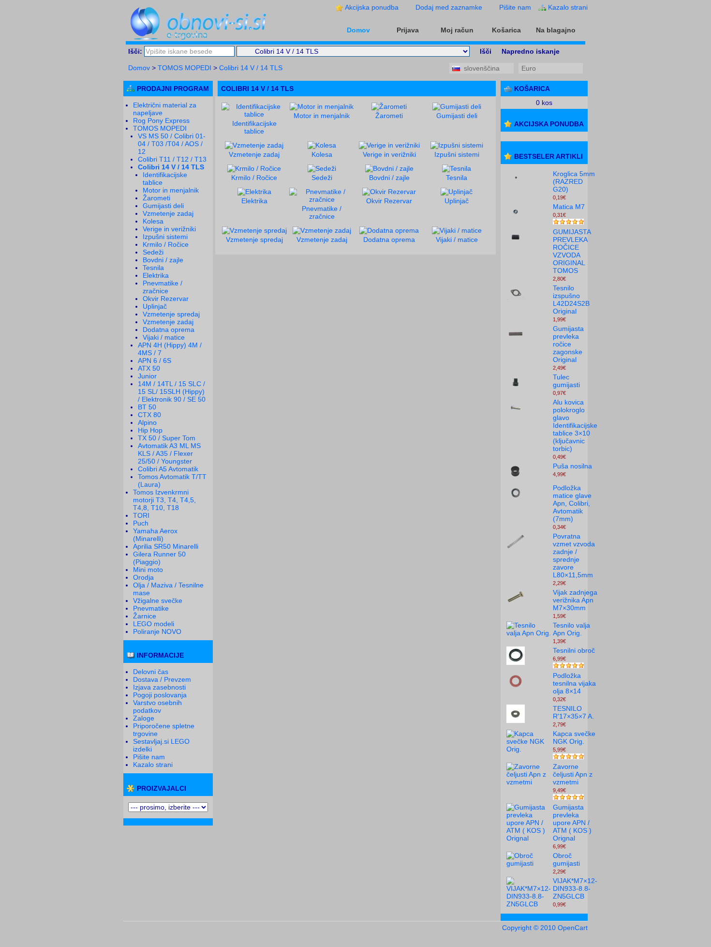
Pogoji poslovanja (160, 695)
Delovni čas (150, 672)
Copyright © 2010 (530, 928)
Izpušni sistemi (165, 237)
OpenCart (573, 928)
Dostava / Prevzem (162, 679)
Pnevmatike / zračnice (162, 287)
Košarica (506, 30)
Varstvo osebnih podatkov (157, 706)
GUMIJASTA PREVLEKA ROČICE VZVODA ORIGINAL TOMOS (572, 251)
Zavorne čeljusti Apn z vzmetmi (572, 774)
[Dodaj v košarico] (574, 197)
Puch (140, 523)
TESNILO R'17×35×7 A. (573, 712)
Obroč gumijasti (566, 859)
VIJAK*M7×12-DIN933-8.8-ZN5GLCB (575, 888)
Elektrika (156, 275)
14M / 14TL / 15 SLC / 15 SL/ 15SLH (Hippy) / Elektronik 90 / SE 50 (172, 391)
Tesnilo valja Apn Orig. (571, 629)
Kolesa (153, 221)
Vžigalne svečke (157, 600)
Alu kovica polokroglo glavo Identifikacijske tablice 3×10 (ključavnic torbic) (575, 425)
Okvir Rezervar (166, 298)
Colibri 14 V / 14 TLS (250, 68)
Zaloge (143, 718)
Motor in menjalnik (171, 190)
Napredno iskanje (531, 51)
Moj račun (457, 30)
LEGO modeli (153, 624)
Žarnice (144, 616)
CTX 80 (149, 415)
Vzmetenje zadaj (168, 213)
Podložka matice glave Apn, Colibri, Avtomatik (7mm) (572, 503)
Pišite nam (515, 7)
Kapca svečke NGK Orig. (574, 737)
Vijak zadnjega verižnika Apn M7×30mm (575, 600)
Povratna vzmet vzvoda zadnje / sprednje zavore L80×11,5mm (574, 555)
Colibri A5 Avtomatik (168, 469)
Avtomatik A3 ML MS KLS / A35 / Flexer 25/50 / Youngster (169, 453)
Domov (358, 30)
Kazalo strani (568, 7)
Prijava (408, 30)
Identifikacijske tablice (254, 127)
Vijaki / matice (164, 337)
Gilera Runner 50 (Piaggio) (159, 558)
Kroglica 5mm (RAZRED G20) (574, 181)
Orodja (143, 577)
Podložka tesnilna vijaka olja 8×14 (574, 683)
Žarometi (156, 198)
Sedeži (153, 252)
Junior (147, 376)
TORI (141, 515)
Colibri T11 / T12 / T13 (172, 159)
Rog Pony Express (161, 120)
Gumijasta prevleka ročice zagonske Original (568, 344)
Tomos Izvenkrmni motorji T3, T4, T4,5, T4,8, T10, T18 (164, 499)
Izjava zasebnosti (159, 687)
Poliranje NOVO (157, 631)
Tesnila (153, 267)
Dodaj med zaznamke (448, 7)
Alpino (147, 422)
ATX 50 (149, 368)
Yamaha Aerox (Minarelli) (155, 534)
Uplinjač (155, 306)
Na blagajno (556, 30)
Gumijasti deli (163, 206)
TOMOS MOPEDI (184, 68)
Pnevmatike (151, 608)
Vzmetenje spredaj (171, 314)
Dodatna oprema (168, 329)
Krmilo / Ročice (166, 244)
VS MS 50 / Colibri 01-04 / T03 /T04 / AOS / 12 (172, 143)
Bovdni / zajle (163, 260)
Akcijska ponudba (372, 7)
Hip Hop (150, 430)
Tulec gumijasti (566, 381)
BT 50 (147, 407)
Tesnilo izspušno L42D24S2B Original (571, 299)
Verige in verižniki (169, 229)
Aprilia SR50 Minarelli (165, 546)
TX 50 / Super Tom (166, 438)
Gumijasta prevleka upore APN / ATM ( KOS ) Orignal (572, 822)
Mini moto (148, 569)
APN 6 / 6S (154, 360)
